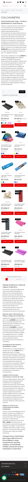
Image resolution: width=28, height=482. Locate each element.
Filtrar (22, 91)
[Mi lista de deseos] (20, 2)
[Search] (25, 6)
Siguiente (19, 279)
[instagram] (15, 472)
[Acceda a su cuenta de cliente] (18, 2)
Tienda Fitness (10, 57)
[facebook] (12, 472)
